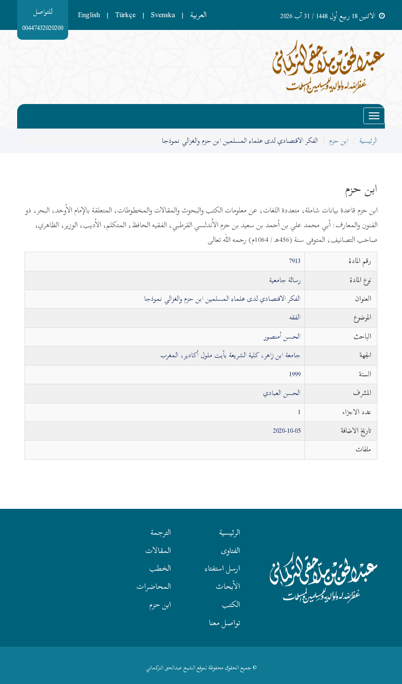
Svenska (163, 15)
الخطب (160, 568)
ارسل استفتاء (222, 568)
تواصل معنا (224, 623)
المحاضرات (153, 586)
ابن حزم (339, 140)
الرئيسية (368, 140)
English (89, 15)
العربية (198, 15)
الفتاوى (230, 550)
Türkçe (125, 15)
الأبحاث (228, 586)
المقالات (158, 550)
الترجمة (161, 532)
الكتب (231, 604)
